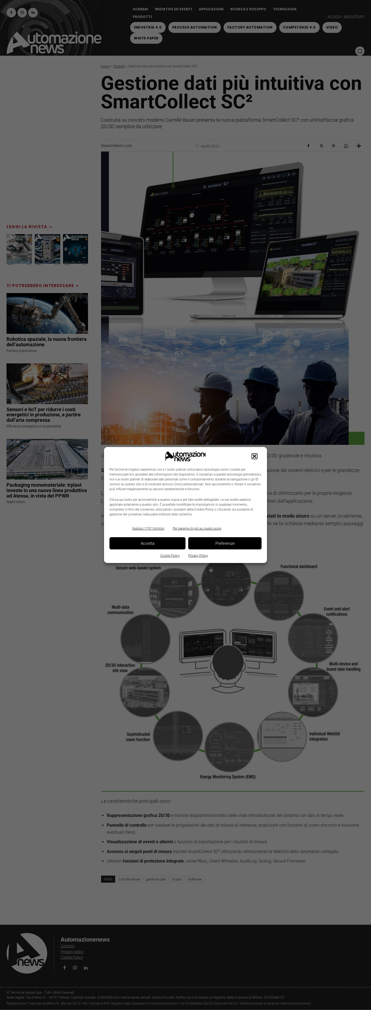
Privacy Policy (198, 556)
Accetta (148, 543)
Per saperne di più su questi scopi (197, 528)
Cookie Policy (170, 556)
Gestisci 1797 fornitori (148, 528)
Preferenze (225, 543)
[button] (254, 456)
